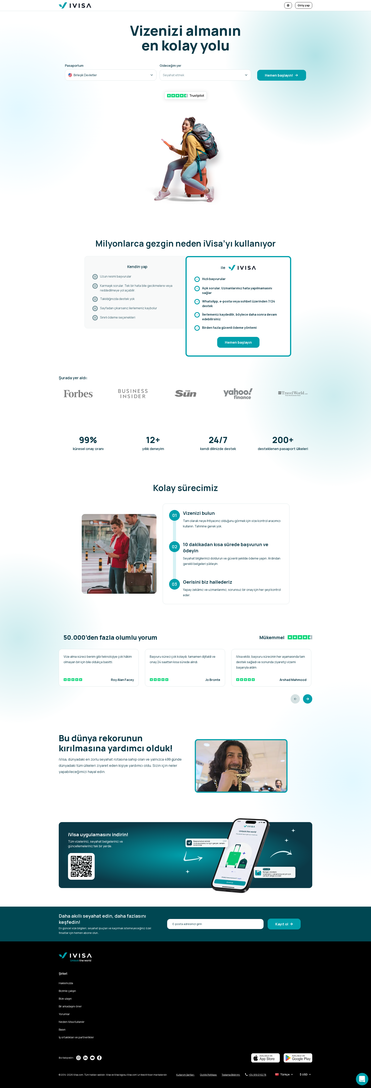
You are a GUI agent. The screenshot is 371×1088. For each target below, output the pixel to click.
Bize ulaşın (65, 998)
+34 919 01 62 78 (257, 1074)
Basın (62, 1029)
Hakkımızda (66, 983)
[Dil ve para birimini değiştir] (288, 5)
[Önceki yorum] (295, 699)
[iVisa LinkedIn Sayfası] (85, 1058)
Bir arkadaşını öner (70, 1006)
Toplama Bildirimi (231, 1074)
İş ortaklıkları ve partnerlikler (76, 1037)
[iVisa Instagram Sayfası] (78, 1058)
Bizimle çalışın (67, 991)
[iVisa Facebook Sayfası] (99, 1058)
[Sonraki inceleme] (307, 699)
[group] (99, 668)
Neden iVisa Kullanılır (71, 1022)
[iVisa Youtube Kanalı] (92, 1058)
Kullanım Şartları (185, 1074)
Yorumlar (64, 1014)
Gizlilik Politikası (208, 1074)
